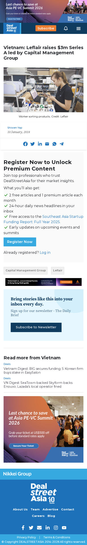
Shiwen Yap (14, 127)
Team (35, 509)
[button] (66, 28)
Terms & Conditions (56, 537)
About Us (20, 509)
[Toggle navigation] (78, 28)
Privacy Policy (26, 537)
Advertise (50, 509)
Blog (51, 516)
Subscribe (45, 28)
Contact (67, 509)
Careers (38, 516)
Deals (7, 364)
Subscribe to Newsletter (36, 327)
